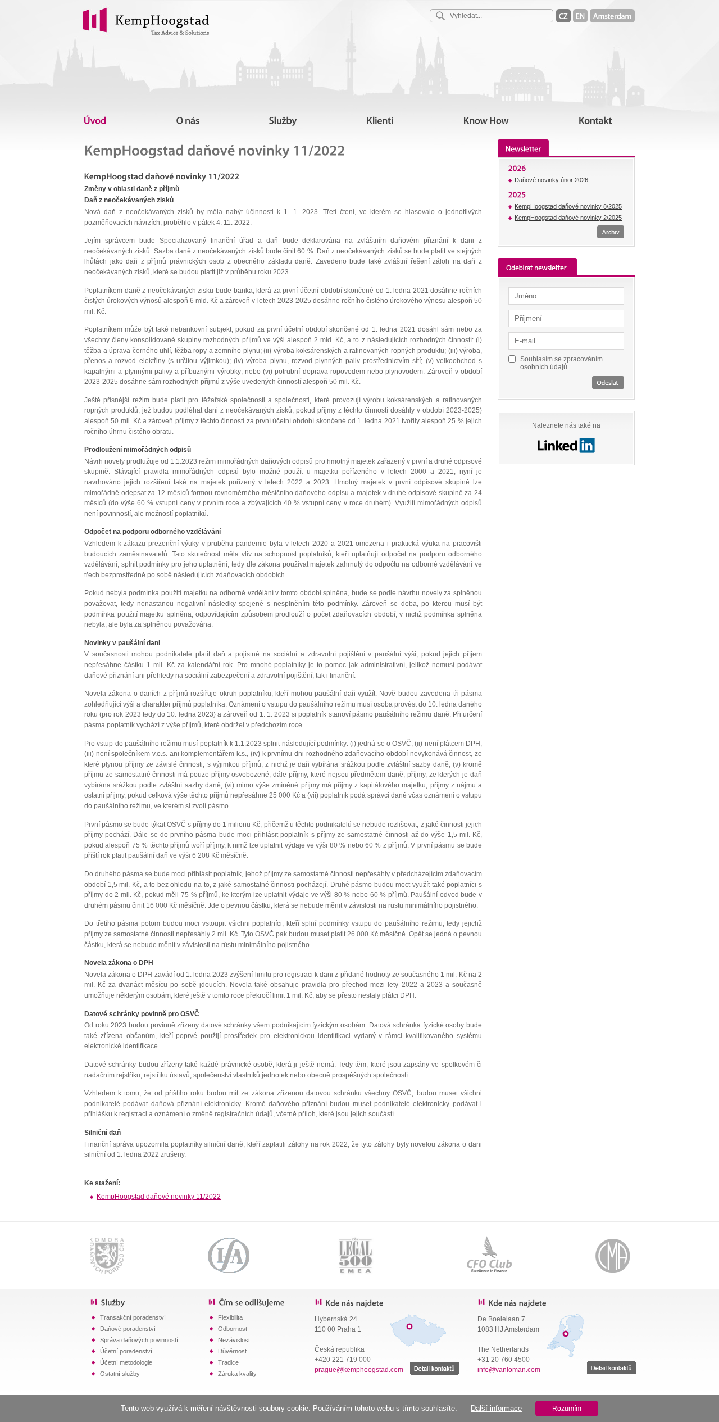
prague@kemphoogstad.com (359, 1370)
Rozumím (566, 1408)
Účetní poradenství (126, 1351)
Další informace (496, 1408)
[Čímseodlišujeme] (261, 1301)
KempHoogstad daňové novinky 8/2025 (568, 206)
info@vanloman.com (508, 1370)
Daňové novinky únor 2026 (551, 179)
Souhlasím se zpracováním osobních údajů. (561, 363)
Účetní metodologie (126, 1362)
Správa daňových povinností (139, 1340)
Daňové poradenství (128, 1328)
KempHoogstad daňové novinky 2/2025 (568, 217)
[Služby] (149, 1301)
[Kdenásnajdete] (388, 1302)
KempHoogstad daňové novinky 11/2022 (159, 1197)
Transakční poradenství (133, 1317)
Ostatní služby (120, 1373)
